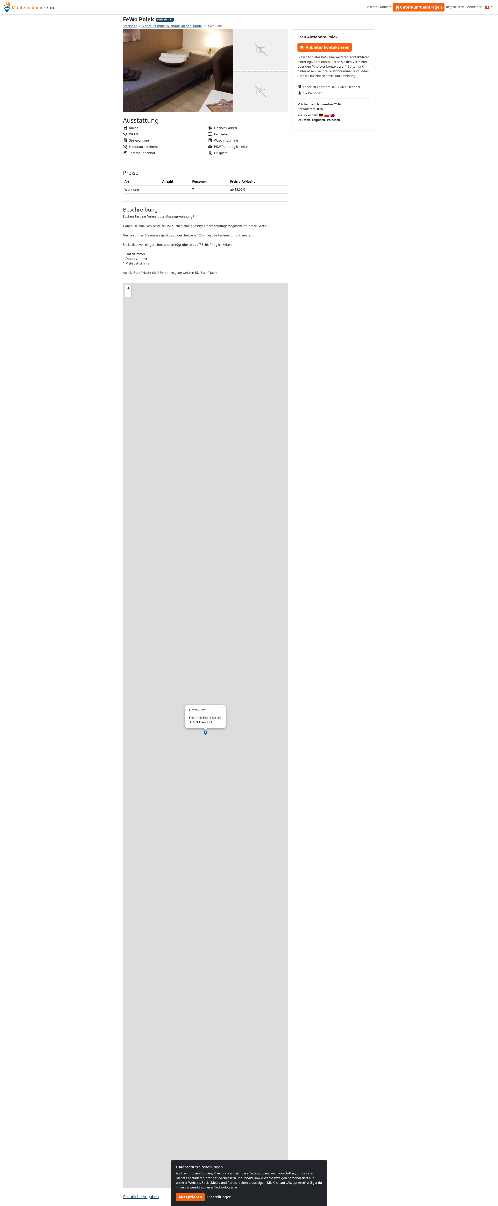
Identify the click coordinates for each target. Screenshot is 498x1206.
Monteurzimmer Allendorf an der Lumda (172, 26)
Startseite (130, 26)
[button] (205, 733)
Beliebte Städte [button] (377, 7)
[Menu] (489, 7)
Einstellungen (219, 1197)
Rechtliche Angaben (141, 1196)
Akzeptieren (190, 1197)
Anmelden (474, 7)
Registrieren (455, 7)
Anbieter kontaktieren (327, 47)
